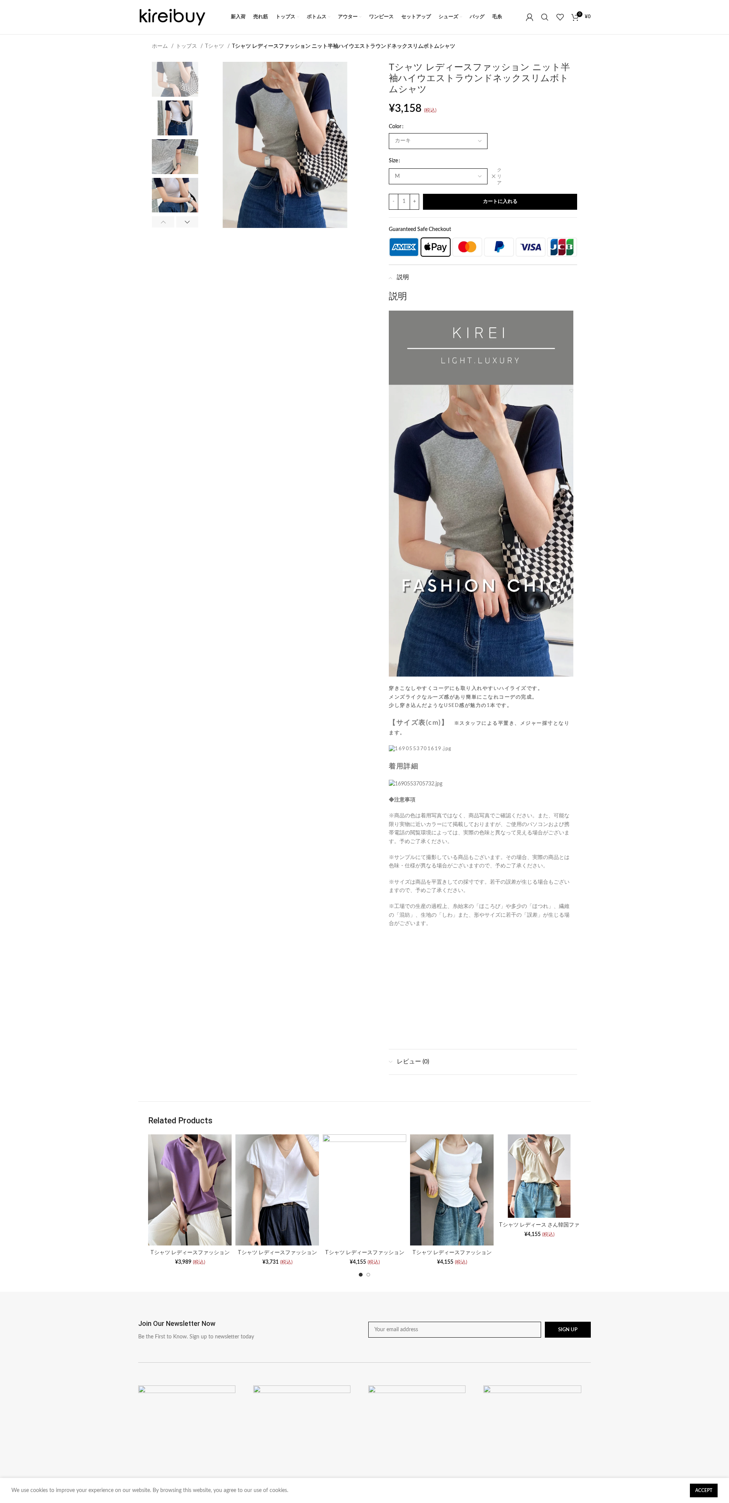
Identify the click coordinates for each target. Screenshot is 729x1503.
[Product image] (190, 1189)
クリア (499, 176)
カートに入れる (500, 201)
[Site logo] (172, 17)
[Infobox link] (249, 1329)
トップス (187, 46)
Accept (703, 1490)
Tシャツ (215, 46)
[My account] (529, 17)
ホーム (160, 46)
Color (395, 126)
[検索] (544, 17)
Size (393, 160)
